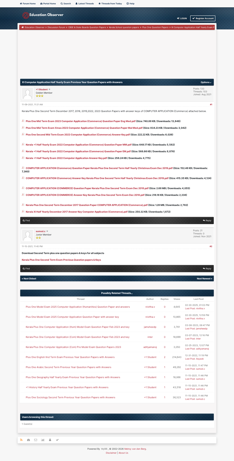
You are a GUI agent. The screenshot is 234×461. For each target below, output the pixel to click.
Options (205, 82)
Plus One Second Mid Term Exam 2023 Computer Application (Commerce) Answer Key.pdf (78, 134)
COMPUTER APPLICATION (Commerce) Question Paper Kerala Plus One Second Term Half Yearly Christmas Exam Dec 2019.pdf (99, 168)
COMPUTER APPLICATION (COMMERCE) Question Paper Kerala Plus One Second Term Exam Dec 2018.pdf (87, 188)
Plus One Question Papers (155, 27)
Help (131, 3)
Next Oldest (30, 278)
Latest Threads (86, 3)
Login (183, 18)
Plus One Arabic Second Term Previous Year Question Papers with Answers (68, 367)
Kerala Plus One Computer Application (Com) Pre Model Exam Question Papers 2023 (73, 347)
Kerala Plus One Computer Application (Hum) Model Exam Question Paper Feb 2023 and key (77, 326)
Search (67, 3)
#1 (211, 104)
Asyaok (200, 358)
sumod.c (40, 231)
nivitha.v (150, 306)
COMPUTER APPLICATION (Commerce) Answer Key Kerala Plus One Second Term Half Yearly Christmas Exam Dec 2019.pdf (97, 178)
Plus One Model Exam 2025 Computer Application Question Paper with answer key (72, 316)
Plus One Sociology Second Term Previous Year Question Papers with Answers (70, 397)
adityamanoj (150, 347)
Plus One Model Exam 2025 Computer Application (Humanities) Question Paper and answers (78, 306)
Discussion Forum (56, 27)
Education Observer (35, 27)
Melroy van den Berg (135, 448)
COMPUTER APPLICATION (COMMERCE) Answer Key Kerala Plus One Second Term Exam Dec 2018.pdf (85, 194)
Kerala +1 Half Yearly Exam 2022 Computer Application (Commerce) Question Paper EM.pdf (78, 151)
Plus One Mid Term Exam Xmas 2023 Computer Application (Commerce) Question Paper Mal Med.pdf (84, 127)
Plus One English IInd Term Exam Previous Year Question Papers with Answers (70, 357)
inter (150, 336)
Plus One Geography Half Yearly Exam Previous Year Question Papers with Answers (73, 377)
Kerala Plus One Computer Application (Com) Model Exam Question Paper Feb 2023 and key (77, 336)
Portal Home (49, 3)
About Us (123, 452)
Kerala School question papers (124, 27)
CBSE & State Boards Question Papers (87, 27)
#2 (211, 246)
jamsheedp (150, 326)
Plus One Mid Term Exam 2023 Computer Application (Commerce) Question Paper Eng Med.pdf (81, 121)
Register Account (204, 18)
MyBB (104, 448)
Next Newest (203, 278)
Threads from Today (111, 3)
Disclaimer (111, 452)
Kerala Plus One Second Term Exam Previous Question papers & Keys (61, 259)
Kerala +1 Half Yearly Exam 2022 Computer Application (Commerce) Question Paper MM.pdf (79, 144)
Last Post (190, 308)
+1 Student (42, 89)
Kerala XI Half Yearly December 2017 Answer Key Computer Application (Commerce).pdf (77, 211)
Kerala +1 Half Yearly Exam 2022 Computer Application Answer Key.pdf (66, 158)
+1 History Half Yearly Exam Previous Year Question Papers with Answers (67, 387)
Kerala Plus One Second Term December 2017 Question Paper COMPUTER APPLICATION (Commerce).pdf (87, 205)
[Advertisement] (114, 55)
